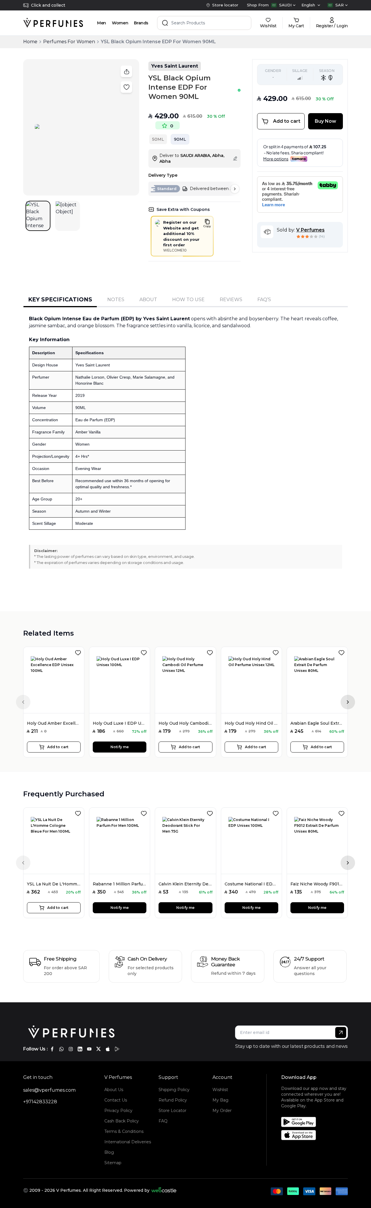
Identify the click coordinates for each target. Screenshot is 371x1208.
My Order (222, 1110)
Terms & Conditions (123, 1131)
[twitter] (98, 1049)
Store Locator (172, 1110)
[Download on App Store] (316, 1135)
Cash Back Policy (121, 1121)
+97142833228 (40, 1101)
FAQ (163, 1121)
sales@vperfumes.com (49, 1090)
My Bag (220, 1100)
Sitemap (112, 1162)
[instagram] (70, 1049)
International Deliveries (127, 1141)
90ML (180, 139)
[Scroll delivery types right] (234, 189)
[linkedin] (80, 1049)
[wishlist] (79, 651)
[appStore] (108, 1049)
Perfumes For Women (69, 41)
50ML (158, 139)
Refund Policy (173, 1100)
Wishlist (220, 1089)
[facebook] (52, 1049)
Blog (109, 1152)
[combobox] (283, 5)
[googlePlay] (117, 1049)
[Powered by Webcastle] (164, 1190)
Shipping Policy (174, 1089)
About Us (113, 1089)
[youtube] (89, 1049)
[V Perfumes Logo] (53, 23)
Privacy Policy (118, 1110)
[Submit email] (340, 1032)
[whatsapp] (61, 1049)
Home (30, 41)
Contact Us (115, 1100)
